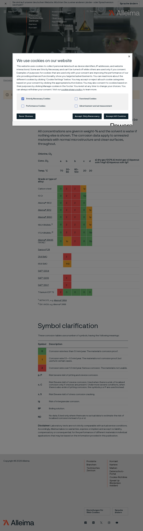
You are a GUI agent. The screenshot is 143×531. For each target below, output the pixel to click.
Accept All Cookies (116, 116)
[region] (72, 89)
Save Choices (26, 116)
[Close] (129, 56)
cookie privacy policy (72, 89)
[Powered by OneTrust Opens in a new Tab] (120, 124)
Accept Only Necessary (87, 116)
